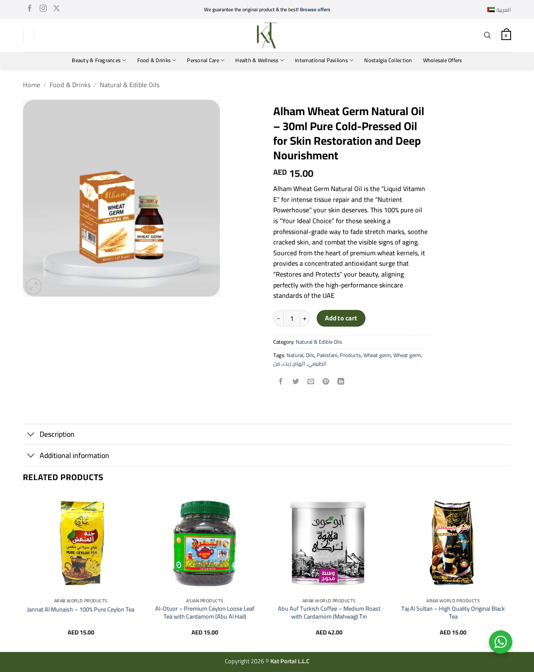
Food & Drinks (154, 60)
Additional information (74, 455)
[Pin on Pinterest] (326, 382)
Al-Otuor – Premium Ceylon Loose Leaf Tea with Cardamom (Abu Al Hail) (204, 612)
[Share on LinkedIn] (341, 382)
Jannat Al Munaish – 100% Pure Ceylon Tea (80, 610)
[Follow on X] (56, 9)
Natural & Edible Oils (129, 84)
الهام (299, 363)
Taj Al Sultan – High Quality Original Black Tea (453, 612)
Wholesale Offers (442, 60)
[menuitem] (499, 9)
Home (31, 84)
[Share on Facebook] (281, 382)
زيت (287, 363)
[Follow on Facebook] (30, 9)
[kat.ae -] (267, 35)
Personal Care (203, 60)
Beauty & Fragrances (96, 60)
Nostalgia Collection (388, 60)
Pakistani (327, 355)
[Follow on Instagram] (43, 9)
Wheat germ (377, 355)
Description (57, 434)
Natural (295, 355)
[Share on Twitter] (296, 382)
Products (350, 355)
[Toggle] (31, 435)
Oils (310, 355)
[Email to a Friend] (311, 382)
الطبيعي (317, 363)
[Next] (510, 571)
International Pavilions (321, 60)
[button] (487, 35)
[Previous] (23, 571)
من (276, 363)
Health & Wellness (256, 60)
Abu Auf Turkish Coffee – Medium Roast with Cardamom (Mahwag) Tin (329, 612)
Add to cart (341, 318)
